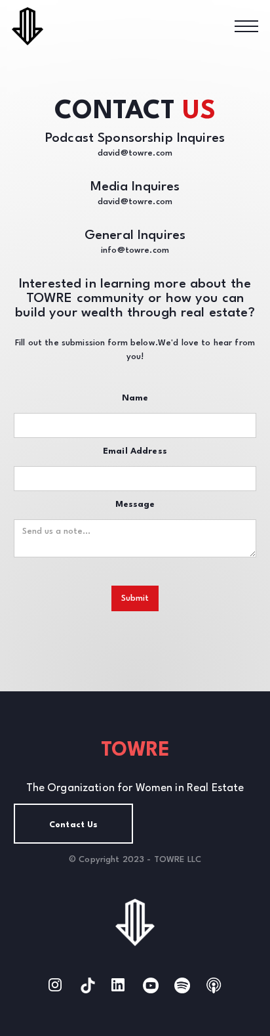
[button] (246, 26)
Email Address (135, 451)
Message (135, 504)
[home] (31, 26)
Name (135, 398)
